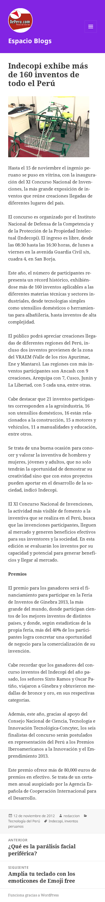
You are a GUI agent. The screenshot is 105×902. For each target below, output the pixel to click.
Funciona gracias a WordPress (33, 895)
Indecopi (56, 821)
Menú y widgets (91, 32)
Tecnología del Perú (24, 821)
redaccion (72, 815)
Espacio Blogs (30, 40)
